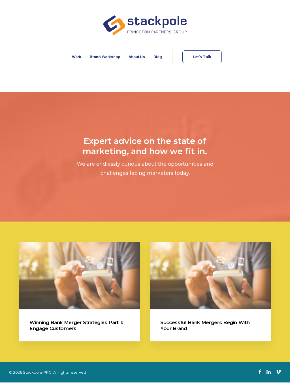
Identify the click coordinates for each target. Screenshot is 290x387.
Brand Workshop (105, 56)
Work (76, 56)
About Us (137, 56)
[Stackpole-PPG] (145, 24)
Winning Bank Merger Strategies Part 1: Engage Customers (76, 325)
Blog (157, 56)
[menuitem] (76, 56)
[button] (79, 275)
